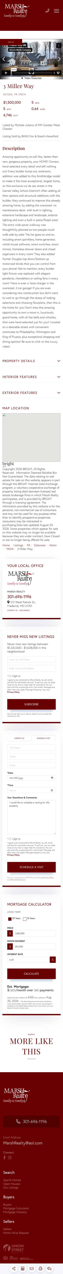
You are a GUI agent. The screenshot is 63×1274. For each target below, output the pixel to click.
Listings (18, 545)
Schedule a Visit (43, 738)
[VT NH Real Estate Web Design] (31, 1248)
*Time (10, 785)
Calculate (31, 973)
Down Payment (16, 941)
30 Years (16, 918)
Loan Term (14, 911)
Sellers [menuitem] (7, 1229)
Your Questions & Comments (22, 797)
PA (28, 545)
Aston (53, 545)
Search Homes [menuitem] (12, 1180)
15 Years (31, 918)
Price (10, 928)
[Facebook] (4, 1157)
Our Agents (24, 610)
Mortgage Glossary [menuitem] (15, 1212)
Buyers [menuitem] (7, 1204)
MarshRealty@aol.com (22, 1143)
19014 (9, 549)
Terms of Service (16, 880)
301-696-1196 (19, 596)
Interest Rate (15, 954)
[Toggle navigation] (56, 10)
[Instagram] (9, 1157)
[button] (5, 59)
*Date (10, 772)
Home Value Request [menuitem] (16, 1233)
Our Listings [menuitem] (10, 1187)
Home (6, 545)
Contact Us (12, 610)
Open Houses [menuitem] (11, 1184)
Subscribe (31, 704)
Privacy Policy (13, 692)
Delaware (40, 545)
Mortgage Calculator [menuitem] (16, 1208)
